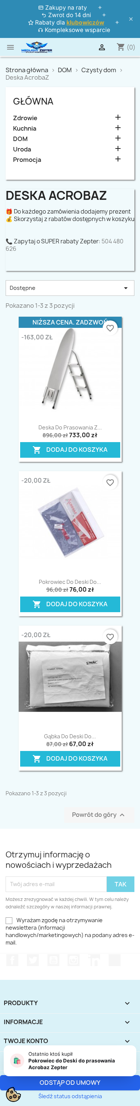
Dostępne (70, 288)
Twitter (33, 960)
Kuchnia (24, 128)
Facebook (12, 960)
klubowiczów (85, 22)
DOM (20, 139)
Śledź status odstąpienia (70, 1096)
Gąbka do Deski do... (70, 736)
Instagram (74, 960)
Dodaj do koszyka (68, 448)
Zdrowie (25, 118)
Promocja (27, 160)
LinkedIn (94, 960)
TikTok (115, 960)
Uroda (22, 149)
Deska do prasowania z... (70, 427)
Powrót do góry (99, 814)
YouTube (53, 960)
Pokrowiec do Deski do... (70, 581)
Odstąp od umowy (70, 1082)
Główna (33, 101)
